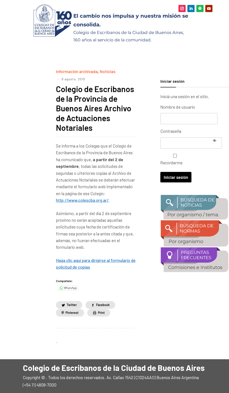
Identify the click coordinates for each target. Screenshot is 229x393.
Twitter (72, 305)
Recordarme (171, 162)
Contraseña (170, 131)
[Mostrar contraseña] (214, 140)
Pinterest (72, 313)
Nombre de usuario (177, 107)
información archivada (77, 71)
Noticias (107, 71)
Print (101, 313)
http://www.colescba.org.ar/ (82, 200)
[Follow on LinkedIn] (191, 8)
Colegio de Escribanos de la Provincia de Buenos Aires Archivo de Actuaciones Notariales (95, 108)
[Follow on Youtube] (208, 8)
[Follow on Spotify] (200, 8)
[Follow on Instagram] (182, 8)
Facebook (103, 305)
